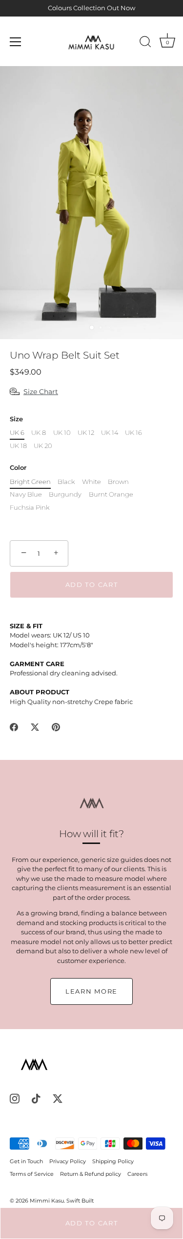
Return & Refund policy (90, 1173)
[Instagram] (15, 1097)
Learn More (91, 991)
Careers (137, 1173)
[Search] (145, 43)
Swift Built (80, 1200)
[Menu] (15, 41)
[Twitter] (57, 1097)
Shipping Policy (113, 1161)
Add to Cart (91, 1223)
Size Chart (40, 391)
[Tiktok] (36, 1097)
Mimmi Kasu (47, 1200)
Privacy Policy (67, 1161)
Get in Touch (26, 1161)
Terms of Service (32, 1173)
